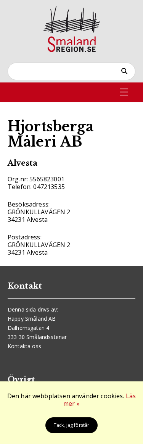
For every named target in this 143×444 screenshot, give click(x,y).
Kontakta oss (24, 346)
